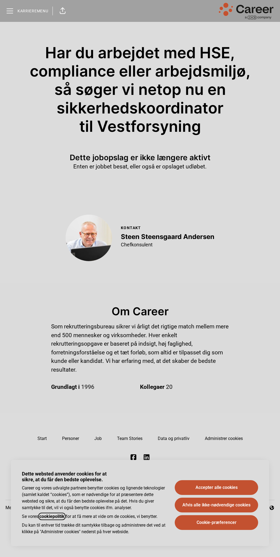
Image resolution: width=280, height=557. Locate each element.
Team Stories (129, 438)
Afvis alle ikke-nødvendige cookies (216, 505)
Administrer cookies (224, 438)
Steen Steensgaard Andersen (167, 237)
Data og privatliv (173, 438)
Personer (70, 438)
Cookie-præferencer (217, 522)
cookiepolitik (52, 516)
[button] (62, 11)
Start (42, 438)
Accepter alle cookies (217, 487)
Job (98, 438)
